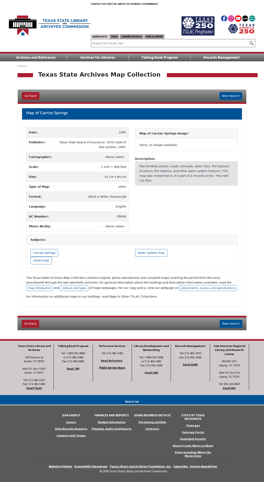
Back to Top (132, 401)
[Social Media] (252, 19)
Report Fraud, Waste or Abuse (193, 446)
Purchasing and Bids (152, 422)
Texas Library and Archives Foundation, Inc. (140, 466)
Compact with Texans (71, 435)
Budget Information (112, 422)
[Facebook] (224, 19)
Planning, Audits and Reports (112, 429)
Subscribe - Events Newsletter (195, 466)
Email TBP (73, 368)
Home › (23, 66)
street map (41, 260)
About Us (124, 3)
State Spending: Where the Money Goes (193, 454)
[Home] (49, 24)
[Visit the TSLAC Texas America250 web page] (198, 21)
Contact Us (98, 3)
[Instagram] (231, 19)
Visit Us (112, 3)
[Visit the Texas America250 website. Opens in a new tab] (241, 28)
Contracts (152, 429)
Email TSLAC (34, 388)
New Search (230, 95)
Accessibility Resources (90, 466)
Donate (136, 3)
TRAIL (114, 36)
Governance (150, 3)
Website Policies (60, 466)
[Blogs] (245, 19)
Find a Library (154, 36)
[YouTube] (238, 19)
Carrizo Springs (44, 252)
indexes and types (74, 288)
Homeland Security (193, 439)
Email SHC (229, 388)
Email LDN (151, 372)
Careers (71, 422)
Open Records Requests (71, 429)
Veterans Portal (193, 432)
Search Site (99, 36)
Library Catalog (131, 36)
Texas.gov (193, 425)
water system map (151, 252)
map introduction (39, 288)
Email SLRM (190, 364)
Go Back (31, 95)
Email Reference (112, 360)
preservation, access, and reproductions (208, 288)
